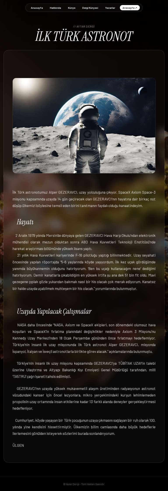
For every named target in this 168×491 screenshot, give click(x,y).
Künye (71, 7)
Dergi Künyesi (90, 7)
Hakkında (55, 7)
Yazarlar (110, 7)
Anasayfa (37, 7)
